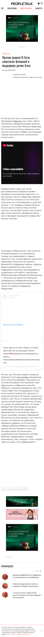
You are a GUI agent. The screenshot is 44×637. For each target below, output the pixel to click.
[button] (41, 571)
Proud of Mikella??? (21, 366)
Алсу (9, 251)
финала (17, 121)
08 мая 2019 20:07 (8, 70)
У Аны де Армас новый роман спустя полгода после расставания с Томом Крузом (27, 595)
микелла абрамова (22, 489)
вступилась (23, 377)
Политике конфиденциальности (20, 634)
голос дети (11, 489)
